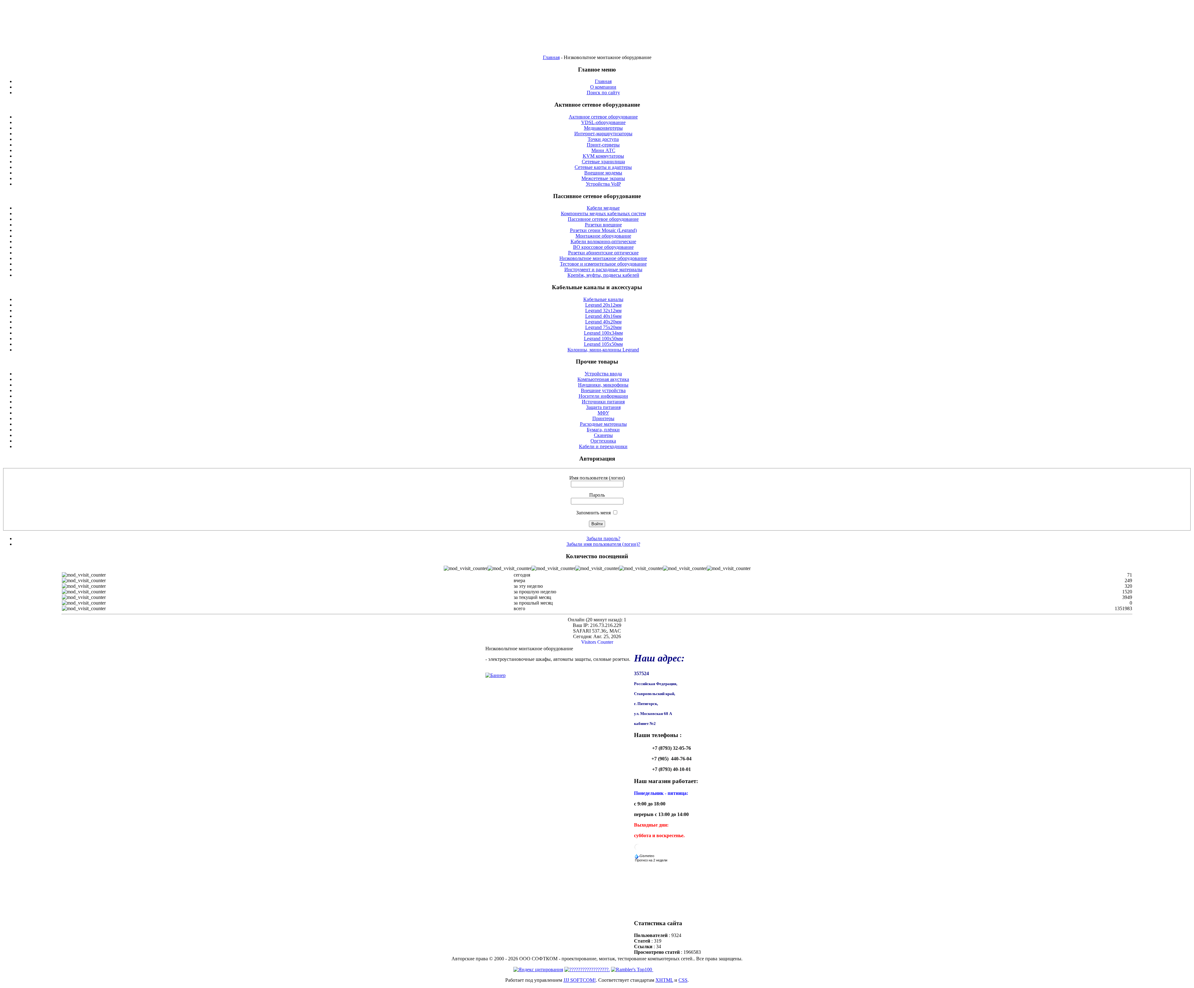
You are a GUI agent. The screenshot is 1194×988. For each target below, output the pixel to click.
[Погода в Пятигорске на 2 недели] (651, 858)
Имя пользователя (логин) (597, 477)
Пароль (597, 495)
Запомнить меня (593, 512)
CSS (682, 980)
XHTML (664, 980)
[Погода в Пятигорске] (637, 849)
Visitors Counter (597, 642)
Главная (551, 57)
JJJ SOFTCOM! (579, 980)
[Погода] (645, 854)
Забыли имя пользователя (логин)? (603, 544)
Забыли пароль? (603, 538)
